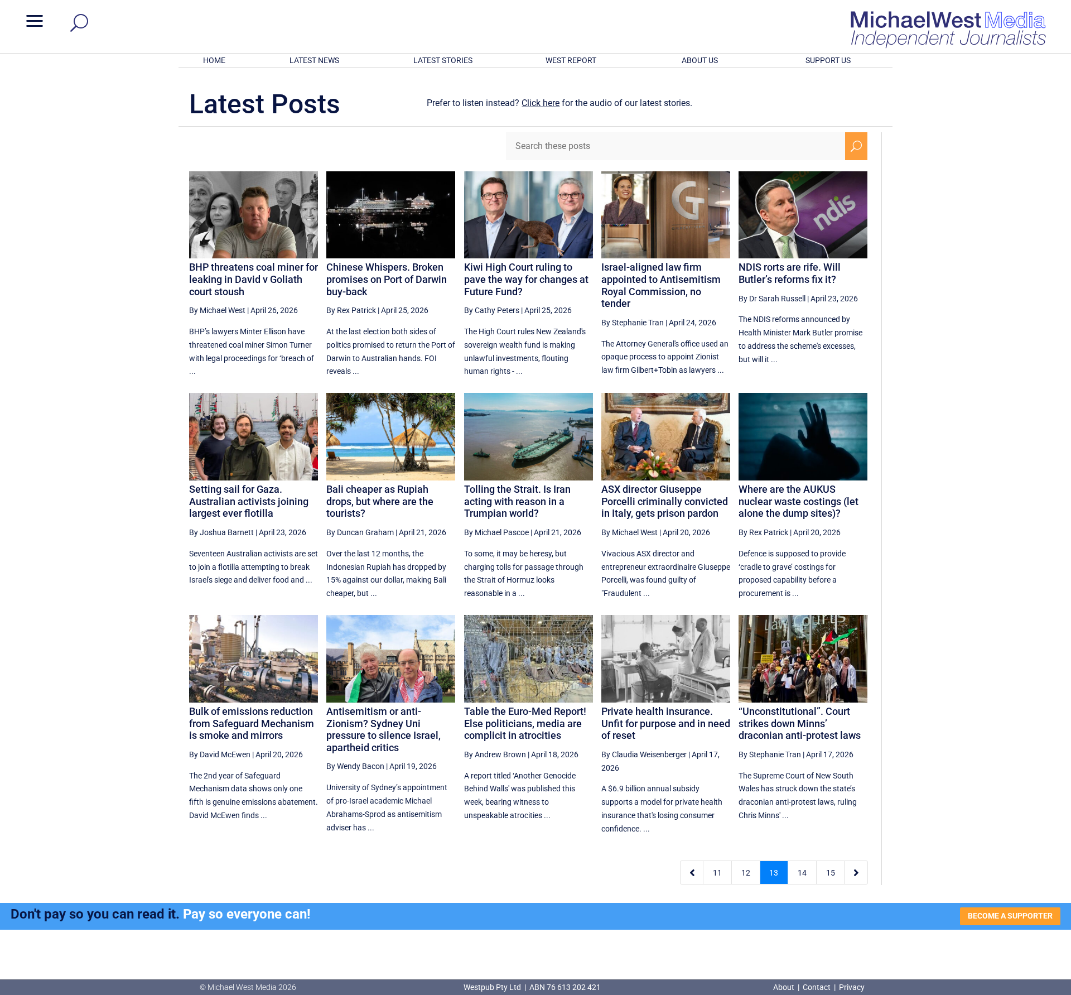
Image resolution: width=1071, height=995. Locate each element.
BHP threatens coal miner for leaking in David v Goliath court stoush (253, 279)
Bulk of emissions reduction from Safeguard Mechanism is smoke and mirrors (251, 723)
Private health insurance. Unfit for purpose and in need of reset (665, 723)
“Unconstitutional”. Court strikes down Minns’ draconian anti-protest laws (800, 723)
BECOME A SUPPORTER (1010, 915)
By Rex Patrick (351, 310)
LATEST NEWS (314, 60)
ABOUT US (700, 60)
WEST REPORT (571, 60)
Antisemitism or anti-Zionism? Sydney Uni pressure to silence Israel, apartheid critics (383, 729)
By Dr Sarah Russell (772, 298)
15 (830, 872)
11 (717, 872)
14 (802, 872)
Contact (817, 987)
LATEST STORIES (442, 60)
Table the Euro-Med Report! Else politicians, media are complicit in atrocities (525, 723)
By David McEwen (219, 754)
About (784, 987)
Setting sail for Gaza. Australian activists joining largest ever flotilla (248, 501)
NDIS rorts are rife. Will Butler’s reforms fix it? (790, 273)
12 (745, 872)
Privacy (852, 987)
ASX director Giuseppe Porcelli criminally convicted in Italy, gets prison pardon (664, 501)
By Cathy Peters (491, 310)
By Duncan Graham (360, 532)
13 (773, 872)
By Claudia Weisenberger (644, 754)
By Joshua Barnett (221, 532)
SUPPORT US (828, 60)
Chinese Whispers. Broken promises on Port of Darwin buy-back (386, 279)
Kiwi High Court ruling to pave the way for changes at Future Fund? (526, 279)
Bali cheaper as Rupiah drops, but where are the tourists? (379, 501)
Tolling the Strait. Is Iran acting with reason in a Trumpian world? (517, 501)
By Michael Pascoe (496, 532)
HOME (214, 60)
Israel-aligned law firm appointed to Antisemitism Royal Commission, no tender (661, 285)
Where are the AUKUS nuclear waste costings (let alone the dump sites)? (798, 501)
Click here (540, 103)
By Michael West (217, 310)
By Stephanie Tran (632, 322)
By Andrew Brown (495, 754)
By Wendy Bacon (355, 766)
